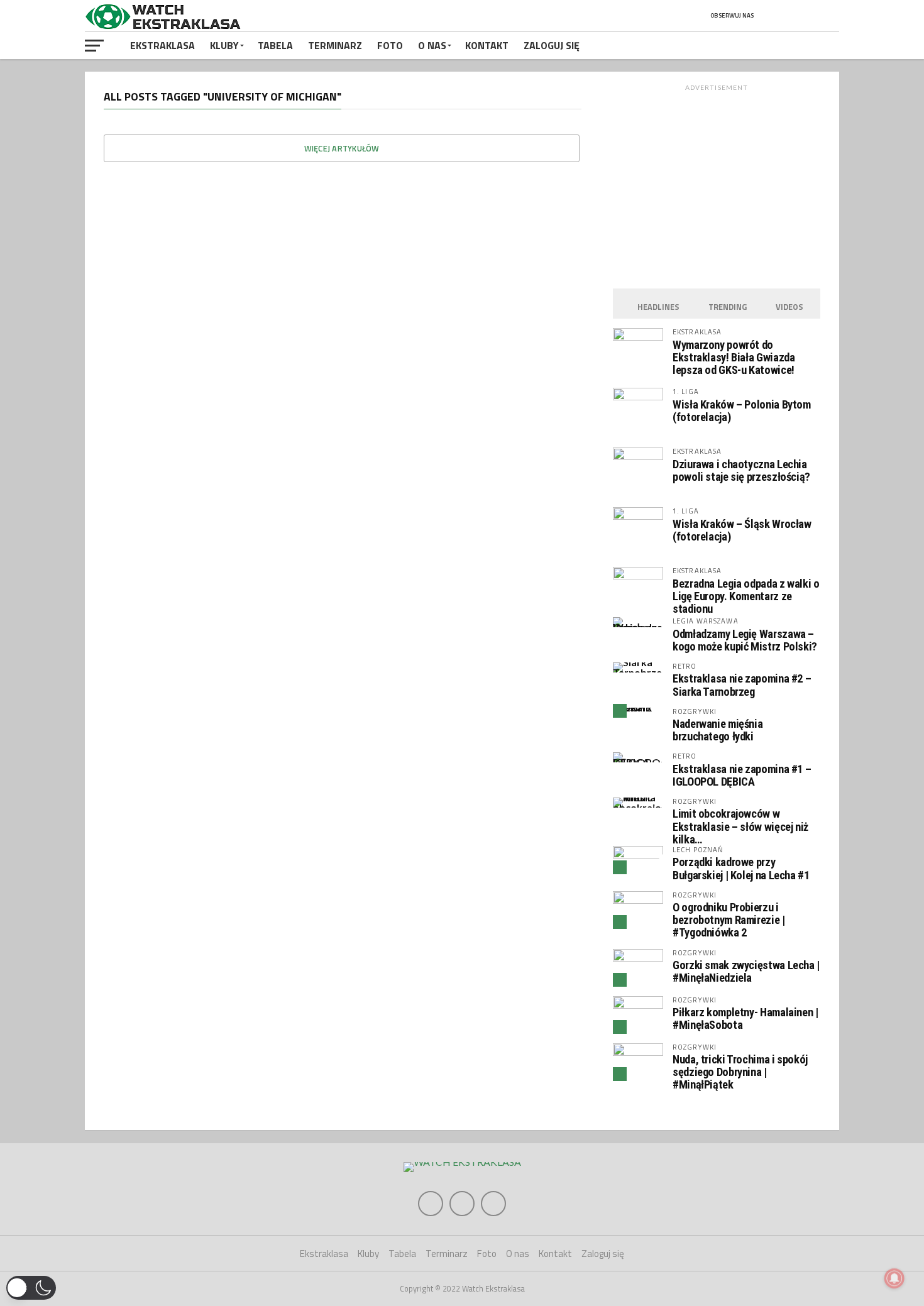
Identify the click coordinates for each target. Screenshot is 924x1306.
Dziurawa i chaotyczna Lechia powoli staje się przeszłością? (741, 470)
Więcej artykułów (342, 148)
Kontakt (487, 45)
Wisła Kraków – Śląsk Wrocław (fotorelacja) (742, 530)
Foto (390, 45)
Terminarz (335, 45)
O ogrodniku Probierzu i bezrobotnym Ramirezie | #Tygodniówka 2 (729, 920)
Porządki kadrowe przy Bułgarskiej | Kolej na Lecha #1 (741, 868)
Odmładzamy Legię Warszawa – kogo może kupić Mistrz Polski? (745, 640)
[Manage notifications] (894, 1278)
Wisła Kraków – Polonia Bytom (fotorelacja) (742, 411)
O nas (432, 45)
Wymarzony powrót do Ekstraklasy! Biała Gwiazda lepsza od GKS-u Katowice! (734, 357)
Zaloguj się (552, 45)
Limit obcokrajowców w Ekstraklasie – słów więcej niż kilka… (740, 826)
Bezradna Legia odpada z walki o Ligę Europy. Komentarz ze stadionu (746, 596)
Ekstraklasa (162, 45)
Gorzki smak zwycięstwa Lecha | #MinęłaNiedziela (746, 971)
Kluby (224, 45)
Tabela (275, 45)
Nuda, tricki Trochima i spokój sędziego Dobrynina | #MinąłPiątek (740, 1072)
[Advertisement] (716, 183)
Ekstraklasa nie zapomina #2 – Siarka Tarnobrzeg (742, 685)
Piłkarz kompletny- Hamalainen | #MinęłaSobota (745, 1018)
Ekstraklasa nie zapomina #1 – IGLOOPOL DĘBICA (742, 775)
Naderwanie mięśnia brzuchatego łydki (717, 730)
